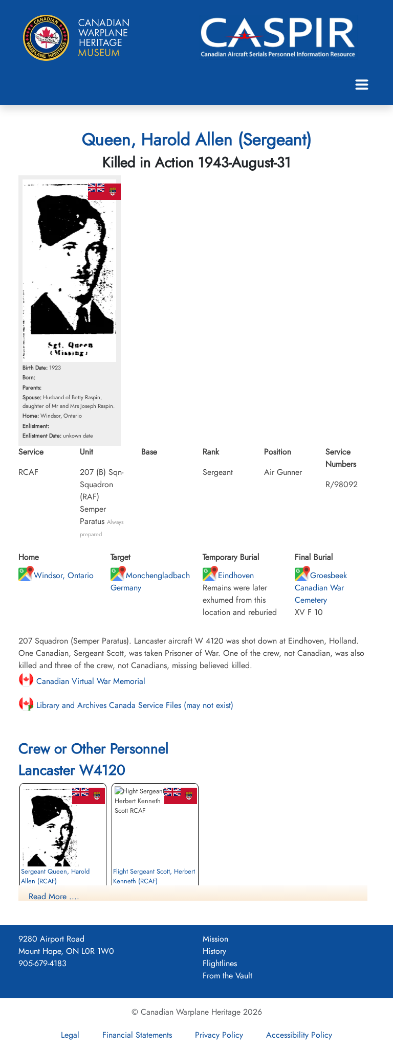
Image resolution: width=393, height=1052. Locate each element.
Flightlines (220, 963)
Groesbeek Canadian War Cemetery (321, 587)
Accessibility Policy (299, 1035)
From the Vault (227, 975)
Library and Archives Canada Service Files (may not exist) (133, 705)
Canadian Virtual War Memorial (89, 681)
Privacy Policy (219, 1035)
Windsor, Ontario (64, 575)
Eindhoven (236, 575)
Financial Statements (137, 1035)
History (214, 951)
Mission (215, 939)
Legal (70, 1035)
